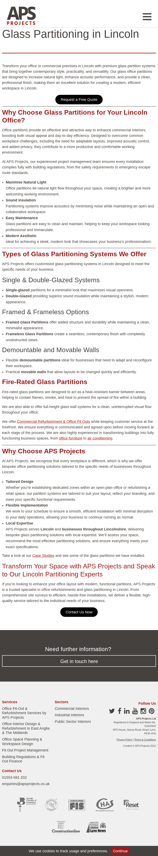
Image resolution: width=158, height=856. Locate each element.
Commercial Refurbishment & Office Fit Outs (53, 422)
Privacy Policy (124, 739)
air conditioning (99, 438)
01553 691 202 (14, 777)
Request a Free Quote (79, 100)
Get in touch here (79, 661)
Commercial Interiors (72, 709)
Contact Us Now (79, 612)
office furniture (70, 438)
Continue (120, 851)
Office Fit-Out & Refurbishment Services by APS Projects (24, 713)
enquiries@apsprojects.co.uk (26, 784)
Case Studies (43, 556)
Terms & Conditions (145, 739)
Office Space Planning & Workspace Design (22, 741)
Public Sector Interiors (73, 722)
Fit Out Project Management (25, 750)
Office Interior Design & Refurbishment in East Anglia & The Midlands (26, 728)
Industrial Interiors (69, 715)
